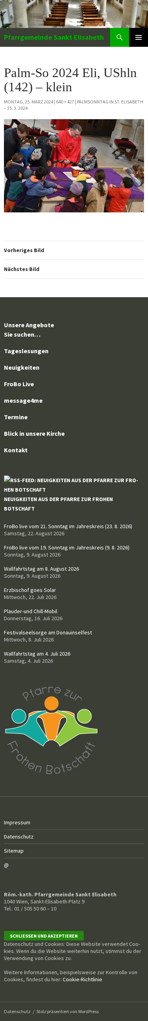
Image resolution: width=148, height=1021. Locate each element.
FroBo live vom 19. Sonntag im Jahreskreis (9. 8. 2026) (66, 547)
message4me (23, 400)
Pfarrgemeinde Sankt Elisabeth (54, 37)
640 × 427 (65, 102)
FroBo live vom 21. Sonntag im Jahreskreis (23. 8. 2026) (68, 526)
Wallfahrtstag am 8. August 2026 (41, 568)
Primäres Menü (138, 37)
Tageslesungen (26, 351)
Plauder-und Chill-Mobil (30, 611)
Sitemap (14, 850)
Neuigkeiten (21, 367)
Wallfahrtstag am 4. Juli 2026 (37, 653)
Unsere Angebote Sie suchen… (29, 329)
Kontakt (16, 450)
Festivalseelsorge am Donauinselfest (48, 632)
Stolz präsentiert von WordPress (67, 1011)
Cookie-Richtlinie (82, 979)
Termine (16, 417)
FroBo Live (19, 384)
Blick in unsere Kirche (34, 433)
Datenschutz (19, 836)
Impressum (17, 822)
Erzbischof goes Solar (30, 589)
